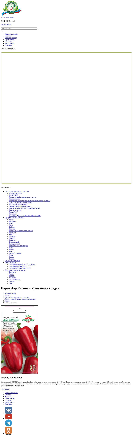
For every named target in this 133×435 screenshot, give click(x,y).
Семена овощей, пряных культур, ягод (22, 197)
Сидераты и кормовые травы (15, 270)
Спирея (11, 281)
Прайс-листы (9, 40)
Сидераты (12, 214)
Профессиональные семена (14, 217)
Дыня (11, 225)
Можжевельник (14, 279)
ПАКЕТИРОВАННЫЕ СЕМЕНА (17, 191)
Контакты (8, 45)
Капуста (12, 229)
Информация (9, 43)
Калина (11, 276)
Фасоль (11, 259)
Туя (10, 283)
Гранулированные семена (18, 204)
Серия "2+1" (13, 212)
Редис (11, 247)
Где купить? (5, 389)
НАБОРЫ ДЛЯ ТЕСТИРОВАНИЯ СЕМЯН (25, 216)
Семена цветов (14, 199)
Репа (10, 251)
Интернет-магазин (11, 34)
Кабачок (12, 227)
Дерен (11, 274)
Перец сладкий (14, 244)
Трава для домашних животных (20, 202)
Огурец (11, 238)
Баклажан (12, 221)
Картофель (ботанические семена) (21, 231)
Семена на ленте (15, 210)
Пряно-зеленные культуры (18, 246)
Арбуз (11, 219)
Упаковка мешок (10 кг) (17, 266)
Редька (11, 249)
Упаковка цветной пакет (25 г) (20, 268)
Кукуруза (12, 232)
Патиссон (12, 240)
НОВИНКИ (13, 195)
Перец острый (14, 242)
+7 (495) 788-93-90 (7, 17)
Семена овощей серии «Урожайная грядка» (24, 208)
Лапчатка (12, 277)
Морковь (12, 236)
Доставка (8, 41)
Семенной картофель (12, 261)
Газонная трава (10, 262)
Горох (11, 223)
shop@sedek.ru (6, 24)
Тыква (11, 257)
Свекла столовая (15, 253)
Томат (11, 255)
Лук (10, 234)
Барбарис (12, 272)
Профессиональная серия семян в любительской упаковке (29, 201)
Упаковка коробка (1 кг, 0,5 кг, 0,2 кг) (22, 264)
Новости (8, 36)
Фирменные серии (15, 193)
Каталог (11, 38)
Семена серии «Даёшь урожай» (20, 206)
